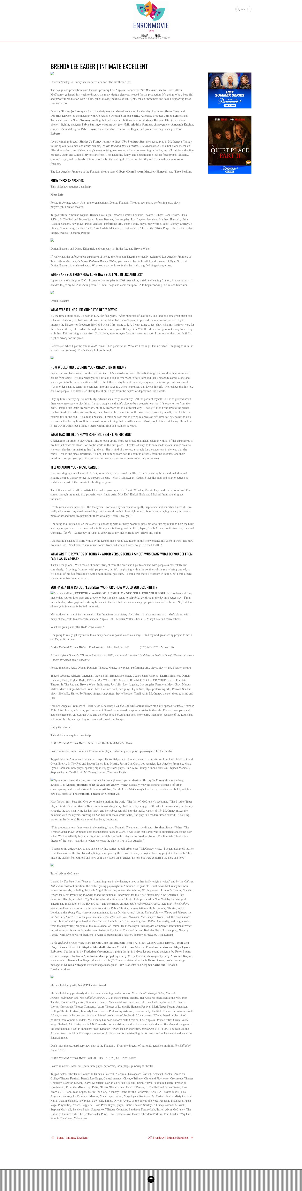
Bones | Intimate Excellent (69, 1137)
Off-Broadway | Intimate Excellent (170, 1137)
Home (144, 35)
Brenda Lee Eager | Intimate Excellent (99, 66)
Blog (157, 35)
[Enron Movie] (150, 28)
